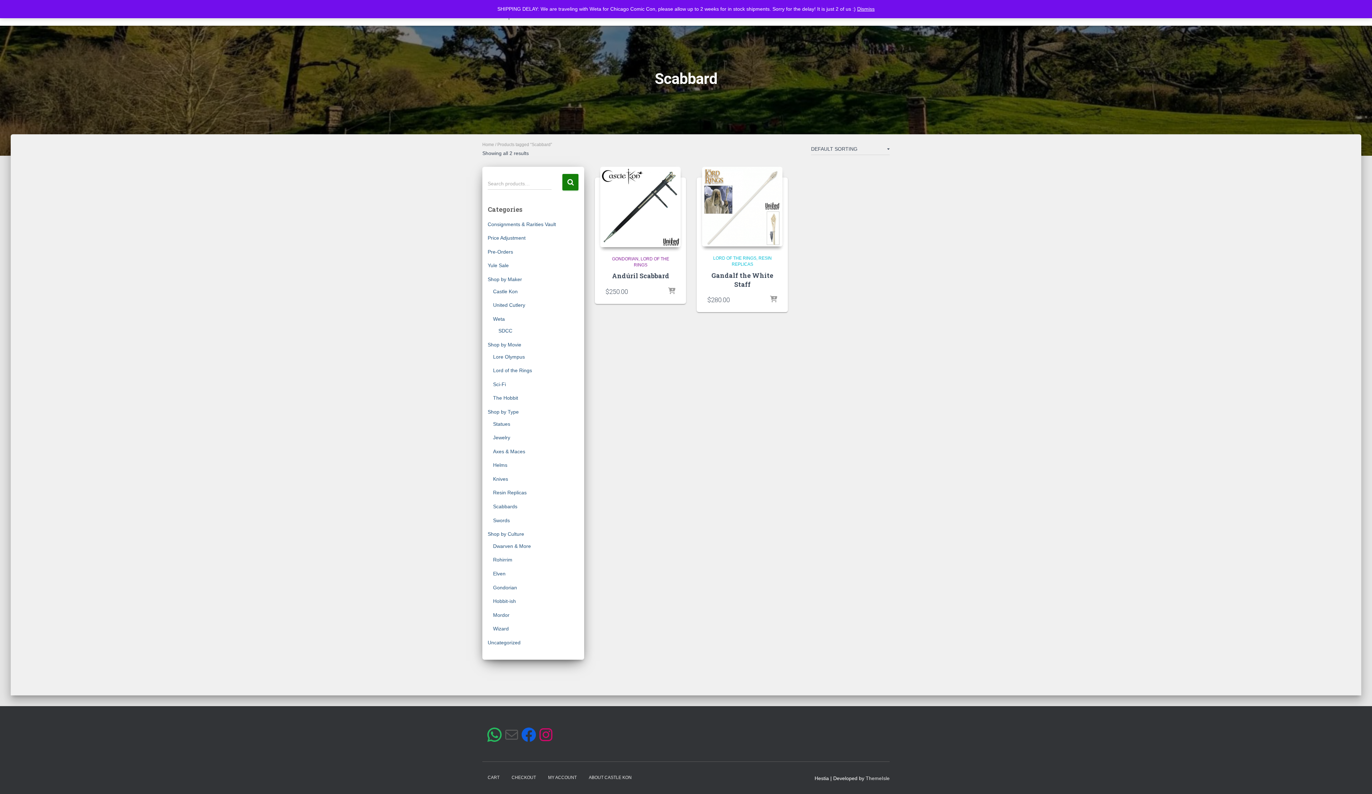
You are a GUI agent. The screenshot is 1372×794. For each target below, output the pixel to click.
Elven (499, 573)
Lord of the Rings (512, 370)
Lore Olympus (509, 357)
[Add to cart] (671, 291)
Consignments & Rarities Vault (522, 224)
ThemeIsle (878, 778)
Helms (500, 465)
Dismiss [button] (866, 9)
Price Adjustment (507, 238)
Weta (499, 319)
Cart (493, 777)
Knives (500, 479)
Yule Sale (498, 265)
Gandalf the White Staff (742, 280)
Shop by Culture (506, 534)
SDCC (505, 331)
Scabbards (505, 506)
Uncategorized (504, 642)
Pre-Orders (500, 252)
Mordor (501, 615)
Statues (501, 424)
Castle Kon (505, 291)
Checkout (524, 777)
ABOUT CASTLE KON (610, 777)
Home (488, 144)
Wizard (501, 628)
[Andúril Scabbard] (640, 207)
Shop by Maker (505, 279)
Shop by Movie (504, 345)
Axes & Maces (509, 451)
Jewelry (501, 437)
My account (562, 777)
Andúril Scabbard (640, 275)
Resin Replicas (510, 492)
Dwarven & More (512, 546)
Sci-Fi (499, 384)
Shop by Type (503, 412)
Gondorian (505, 587)
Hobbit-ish (504, 601)
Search (570, 182)
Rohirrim (502, 560)
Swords (501, 520)
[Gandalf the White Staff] (742, 206)
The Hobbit (505, 398)
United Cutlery (509, 305)
